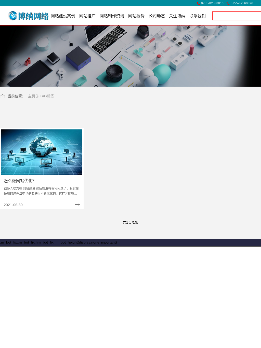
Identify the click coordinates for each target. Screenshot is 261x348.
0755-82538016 (212, 3)
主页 (31, 96)
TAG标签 (47, 96)
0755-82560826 (242, 3)
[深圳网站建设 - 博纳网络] (21, 16)
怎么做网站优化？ (20, 181)
